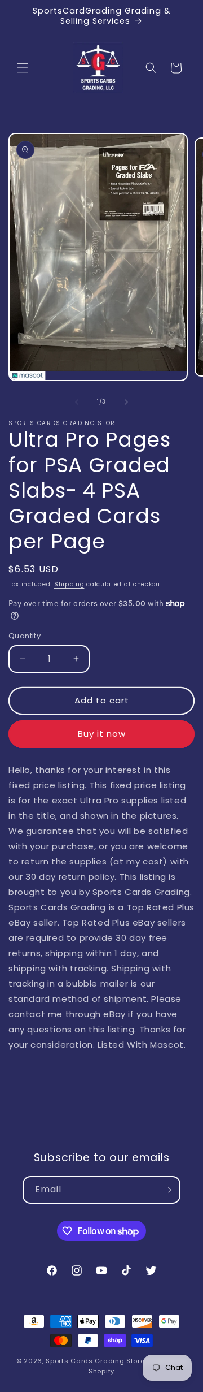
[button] (22, 67)
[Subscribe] (167, 1190)
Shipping (69, 584)
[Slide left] (76, 402)
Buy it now (102, 734)
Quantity (24, 635)
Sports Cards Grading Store (95, 1360)
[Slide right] (126, 402)
